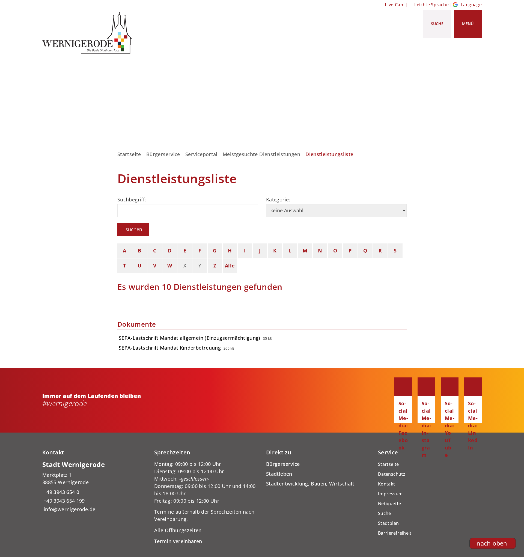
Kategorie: (278, 199)
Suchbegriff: (131, 199)
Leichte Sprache (431, 5)
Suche (384, 513)
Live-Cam (394, 5)
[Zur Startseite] (89, 33)
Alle (230, 265)
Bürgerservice (163, 154)
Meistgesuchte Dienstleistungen (261, 154)
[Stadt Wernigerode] (94, 486)
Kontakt (386, 484)
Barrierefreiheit (395, 533)
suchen (134, 229)
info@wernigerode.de (69, 509)
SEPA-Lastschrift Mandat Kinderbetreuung (170, 347)
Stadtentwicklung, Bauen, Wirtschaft (310, 483)
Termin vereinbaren (178, 541)
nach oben (492, 543)
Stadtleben (279, 473)
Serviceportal (201, 154)
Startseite (129, 154)
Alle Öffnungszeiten (178, 530)
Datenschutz (391, 474)
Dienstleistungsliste (329, 154)
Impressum (390, 494)
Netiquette (389, 504)
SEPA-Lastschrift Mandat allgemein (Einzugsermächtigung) (189, 338)
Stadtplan (388, 523)
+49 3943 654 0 (60, 492)
